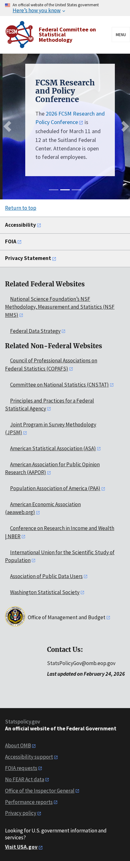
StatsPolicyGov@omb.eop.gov (81, 663)
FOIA (10, 241)
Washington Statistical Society (45, 592)
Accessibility (20, 224)
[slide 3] (76, 189)
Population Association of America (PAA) (55, 488)
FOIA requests (21, 768)
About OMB (18, 745)
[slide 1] (53, 189)
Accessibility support (29, 756)
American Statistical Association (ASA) (53, 448)
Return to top (20, 207)
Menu (121, 34)
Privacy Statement (28, 258)
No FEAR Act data (24, 779)
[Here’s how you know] (65, 8)
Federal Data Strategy (35, 331)
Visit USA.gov (21, 846)
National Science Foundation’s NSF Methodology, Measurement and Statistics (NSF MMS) (60, 306)
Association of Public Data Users (46, 576)
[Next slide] (123, 126)
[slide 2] (65, 189)
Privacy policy (20, 813)
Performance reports (29, 802)
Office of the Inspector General (39, 790)
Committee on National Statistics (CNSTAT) (59, 384)
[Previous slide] (9, 126)
